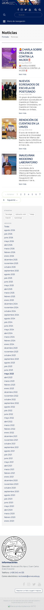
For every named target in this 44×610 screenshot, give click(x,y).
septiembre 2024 (11, 315)
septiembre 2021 (11, 447)
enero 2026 (9, 256)
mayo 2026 (9, 241)
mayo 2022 (9, 418)
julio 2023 (8, 366)
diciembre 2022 (10, 392)
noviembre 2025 (11, 263)
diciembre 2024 (11, 304)
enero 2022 (9, 433)
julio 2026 (8, 234)
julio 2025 (8, 278)
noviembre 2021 (11, 440)
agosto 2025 (9, 274)
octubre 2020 (10, 488)
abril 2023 (8, 377)
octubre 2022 (10, 399)
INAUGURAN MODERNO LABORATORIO (28, 159)
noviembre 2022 (11, 396)
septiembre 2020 (11, 491)
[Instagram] (22, 9)
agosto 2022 (9, 407)
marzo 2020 (9, 513)
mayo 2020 (9, 506)
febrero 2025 (9, 296)
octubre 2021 (9, 444)
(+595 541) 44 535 (17, 572)
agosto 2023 (9, 363)
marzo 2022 (9, 425)
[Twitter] (26, 9)
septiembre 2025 (11, 271)
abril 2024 (8, 333)
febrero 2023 (9, 385)
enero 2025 (9, 300)
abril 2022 (8, 421)
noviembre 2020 (11, 484)
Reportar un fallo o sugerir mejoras (28, 590)
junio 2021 (8, 458)
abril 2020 (8, 510)
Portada (5, 37)
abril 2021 (8, 466)
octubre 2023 (10, 355)
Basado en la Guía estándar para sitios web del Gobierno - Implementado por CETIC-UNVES (22, 601)
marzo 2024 (9, 337)
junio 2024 (8, 326)
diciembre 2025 (10, 260)
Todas (6, 226)
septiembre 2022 (11, 403)
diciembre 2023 (10, 348)
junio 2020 (8, 502)
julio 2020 (8, 499)
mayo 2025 (9, 285)
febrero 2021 (9, 473)
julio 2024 (8, 322)
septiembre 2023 (11, 359)
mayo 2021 (9, 462)
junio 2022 (8, 414)
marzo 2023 (9, 381)
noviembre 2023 (11, 352)
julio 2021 (8, 455)
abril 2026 (8, 245)
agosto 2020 (9, 495)
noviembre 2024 (11, 307)
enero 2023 (9, 388)
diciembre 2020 (11, 480)
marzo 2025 (9, 293)
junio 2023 (8, 370)
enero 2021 (9, 477)
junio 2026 (8, 237)
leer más (22, 74)
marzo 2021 (9, 469)
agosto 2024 (9, 318)
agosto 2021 (9, 451)
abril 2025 (8, 289)
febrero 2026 (9, 252)
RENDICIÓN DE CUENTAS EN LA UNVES (29, 123)
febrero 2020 (9, 517)
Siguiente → (12, 200)
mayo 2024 (9, 329)
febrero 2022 (9, 429)
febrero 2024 (9, 341)
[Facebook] (18, 9)
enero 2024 (9, 344)
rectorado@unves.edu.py (29, 576)
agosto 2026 (9, 230)
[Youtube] (30, 9)
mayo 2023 (9, 374)
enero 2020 (9, 521)
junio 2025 (8, 282)
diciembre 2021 (10, 436)
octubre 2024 (10, 311)
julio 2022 (8, 410)
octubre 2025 (10, 267)
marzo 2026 (9, 249)
